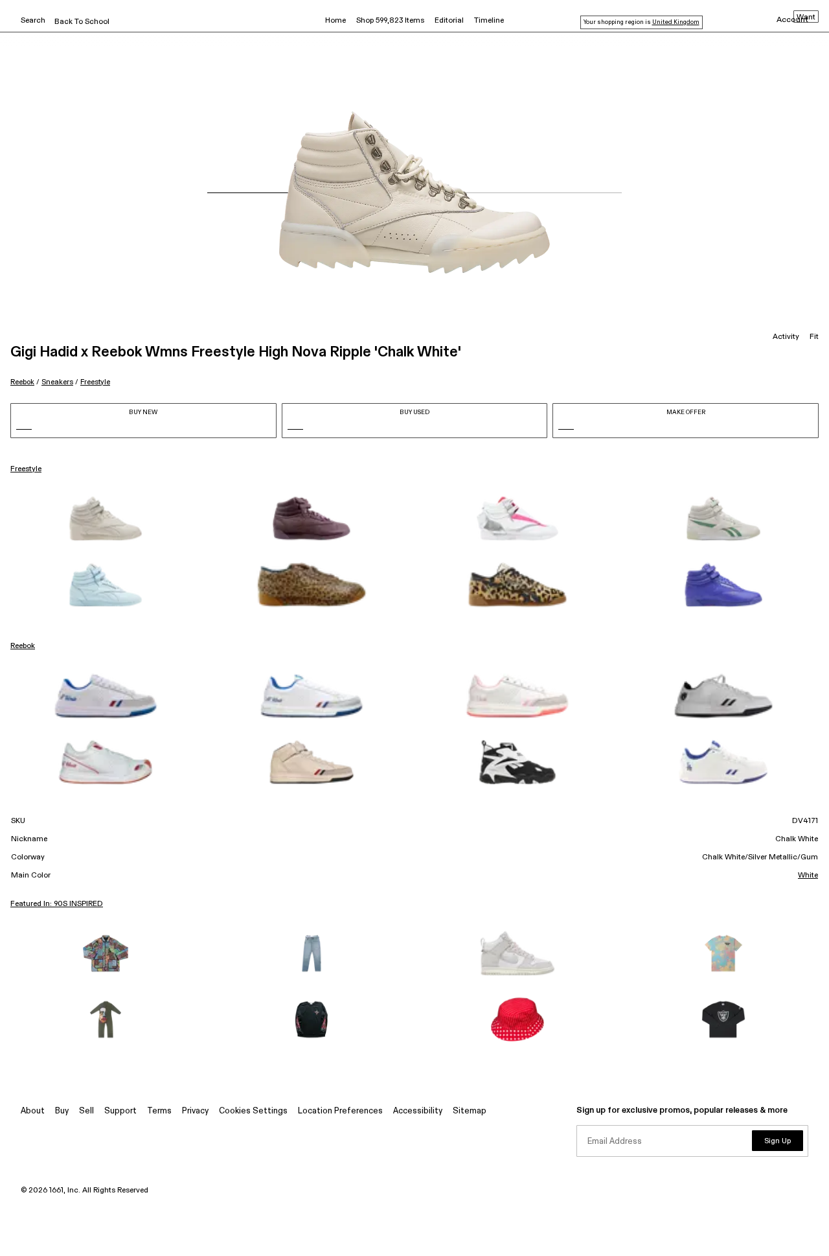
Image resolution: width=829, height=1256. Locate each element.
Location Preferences (340, 1111)
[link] (105, 518)
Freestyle (95, 382)
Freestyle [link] (25, 469)
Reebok (22, 382)
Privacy (195, 1111)
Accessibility (417, 1111)
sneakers (57, 382)
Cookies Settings (253, 1111)
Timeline (489, 21)
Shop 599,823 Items (390, 21)
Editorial (449, 21)
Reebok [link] (22, 646)
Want (806, 17)
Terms (159, 1111)
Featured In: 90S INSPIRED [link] (56, 904)
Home (335, 21)
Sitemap (469, 1111)
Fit (814, 337)
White (808, 875)
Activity (786, 337)
